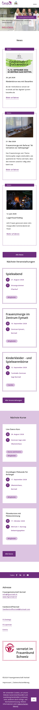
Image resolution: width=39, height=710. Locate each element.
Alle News (19, 255)
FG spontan (7, 624)
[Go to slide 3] (21, 34)
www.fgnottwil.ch (10, 597)
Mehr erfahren (7, 27)
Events (5, 629)
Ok (34, 699)
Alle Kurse (9, 554)
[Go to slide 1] (18, 34)
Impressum (7, 682)
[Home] (13, 2)
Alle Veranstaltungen (13, 400)
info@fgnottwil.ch (10, 594)
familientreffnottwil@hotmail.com (16, 609)
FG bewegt (7, 619)
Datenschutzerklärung (21, 682)
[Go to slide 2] (19, 34)
